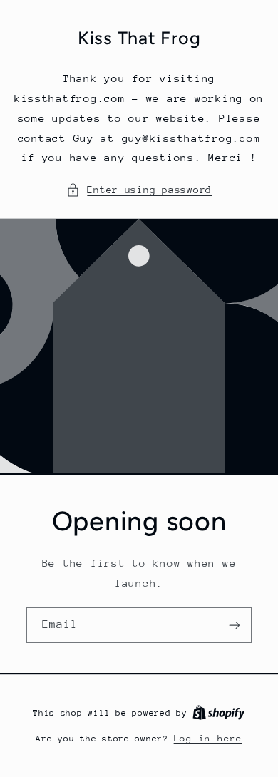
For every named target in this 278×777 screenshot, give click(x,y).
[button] (139, 190)
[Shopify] (218, 712)
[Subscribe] (234, 625)
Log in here (208, 738)
